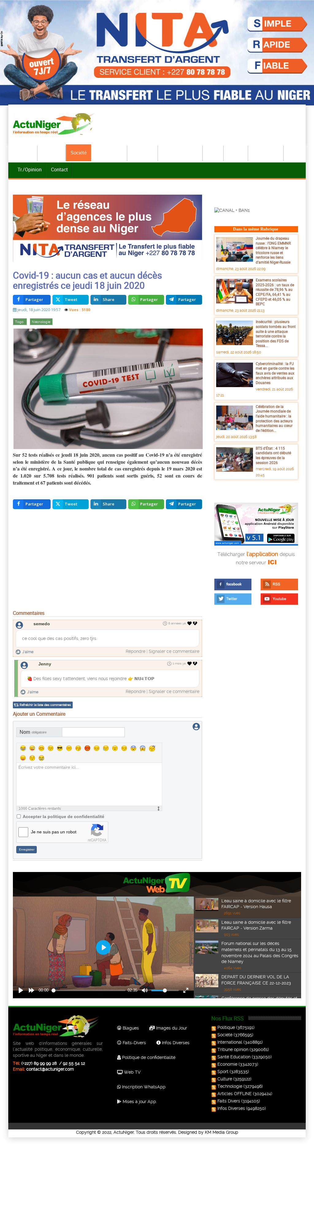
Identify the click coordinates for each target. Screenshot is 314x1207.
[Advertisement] (107, 561)
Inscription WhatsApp (143, 1086)
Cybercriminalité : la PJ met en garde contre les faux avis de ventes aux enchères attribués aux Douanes (275, 373)
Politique (51, 152)
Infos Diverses (175, 1042)
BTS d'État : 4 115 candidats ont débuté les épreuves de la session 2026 (273, 455)
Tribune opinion (233, 1049)
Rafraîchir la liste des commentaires (45, 704)
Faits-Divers (133, 1042)
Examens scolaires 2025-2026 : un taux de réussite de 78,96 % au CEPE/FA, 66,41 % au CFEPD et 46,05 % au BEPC (275, 291)
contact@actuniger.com (50, 1069)
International (109, 152)
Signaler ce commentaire (174, 651)
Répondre (135, 651)
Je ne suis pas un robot (53, 831)
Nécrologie (41, 322)
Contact (59, 169)
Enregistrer (26, 849)
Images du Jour (171, 1028)
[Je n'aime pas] (195, 623)
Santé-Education (180, 152)
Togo (20, 322)
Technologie (266, 152)
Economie (143, 152)
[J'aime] (189, 623)
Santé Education (234, 1056)
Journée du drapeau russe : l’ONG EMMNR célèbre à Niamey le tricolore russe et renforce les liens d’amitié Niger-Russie (273, 250)
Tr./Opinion (29, 169)
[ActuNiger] (55, 123)
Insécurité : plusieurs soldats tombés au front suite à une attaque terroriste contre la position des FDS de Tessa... (276, 333)
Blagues (130, 1028)
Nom (33, 732)
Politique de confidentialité (148, 1057)
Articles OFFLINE (234, 1093)
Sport (213, 152)
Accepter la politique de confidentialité (63, 816)
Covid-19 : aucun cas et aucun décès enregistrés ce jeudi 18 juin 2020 (87, 280)
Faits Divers (228, 1100)
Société (78, 152)
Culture (236, 152)
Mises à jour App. (139, 1101)
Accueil (25, 152)
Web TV (131, 1072)
